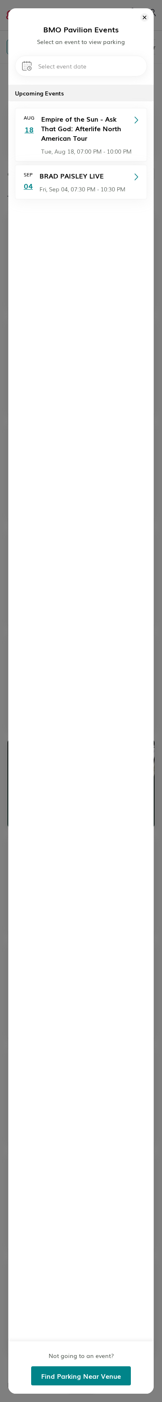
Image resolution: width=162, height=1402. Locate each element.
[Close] (144, 18)
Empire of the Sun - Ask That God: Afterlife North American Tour (81, 128)
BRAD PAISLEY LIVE (71, 176)
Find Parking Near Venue (81, 1376)
